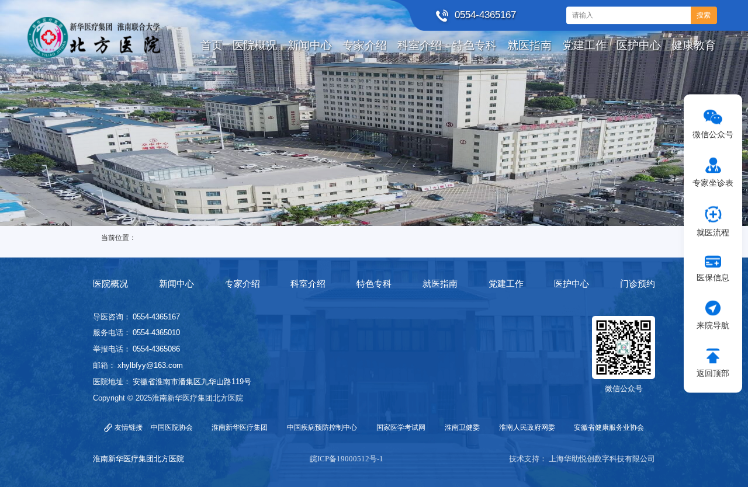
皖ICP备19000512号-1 (346, 458)
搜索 (704, 15)
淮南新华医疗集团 (240, 427)
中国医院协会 (172, 427)
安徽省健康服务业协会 (609, 427)
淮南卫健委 (462, 427)
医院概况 (110, 283)
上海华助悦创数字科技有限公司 (602, 458)
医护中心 (571, 283)
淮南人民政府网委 (527, 427)
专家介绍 (242, 283)
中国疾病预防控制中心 (322, 427)
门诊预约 (637, 283)
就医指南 (440, 283)
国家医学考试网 (400, 427)
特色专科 (374, 283)
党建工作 (506, 283)
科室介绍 (307, 283)
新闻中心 (176, 283)
